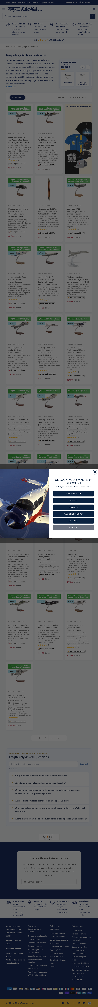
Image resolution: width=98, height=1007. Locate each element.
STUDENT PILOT (73, 493)
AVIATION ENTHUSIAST (73, 514)
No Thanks (73, 527)
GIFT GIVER (73, 521)
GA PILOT (73, 500)
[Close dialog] (95, 472)
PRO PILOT (73, 507)
